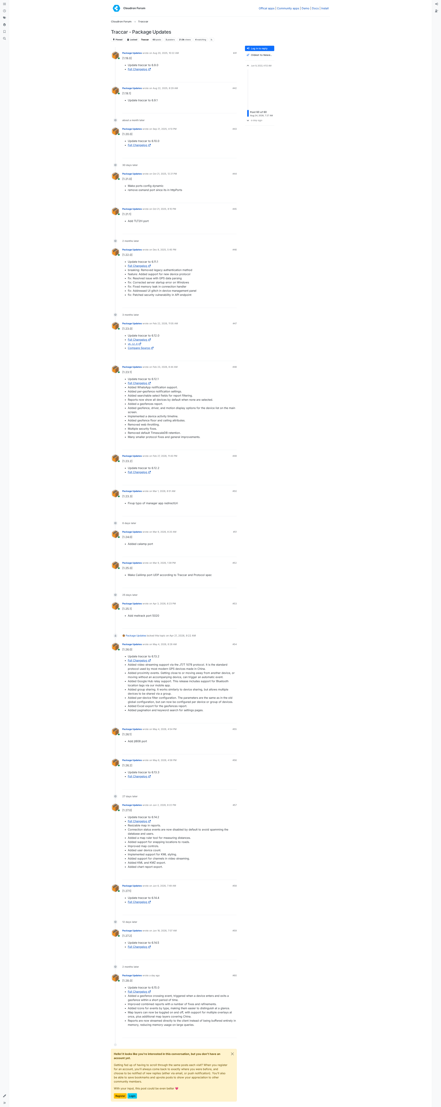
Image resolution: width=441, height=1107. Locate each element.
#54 (235, 644)
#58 (235, 885)
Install (325, 8)
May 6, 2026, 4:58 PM (165, 760)
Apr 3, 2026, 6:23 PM (164, 603)
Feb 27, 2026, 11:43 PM (165, 455)
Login (132, 1095)
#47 (235, 323)
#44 (235, 173)
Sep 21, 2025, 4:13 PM (165, 128)
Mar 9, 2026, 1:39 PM (164, 562)
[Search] (4, 38)
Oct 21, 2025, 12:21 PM (165, 173)
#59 (235, 930)
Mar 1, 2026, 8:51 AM (164, 491)
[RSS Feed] (211, 40)
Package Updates (132, 53)
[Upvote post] (228, 78)
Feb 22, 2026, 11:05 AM (165, 323)
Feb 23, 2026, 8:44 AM (165, 366)
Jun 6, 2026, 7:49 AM (164, 885)
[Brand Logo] (116, 8)
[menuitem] (436, 4)
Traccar (145, 39)
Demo (305, 8)
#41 (235, 53)
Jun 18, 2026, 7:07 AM (165, 930)
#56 (235, 760)
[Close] (232, 1054)
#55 (235, 729)
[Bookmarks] (4, 31)
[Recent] (4, 11)
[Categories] (4, 4)
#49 (235, 455)
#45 (235, 208)
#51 (235, 531)
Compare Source (139, 348)
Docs (315, 8)
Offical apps (266, 8)
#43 (235, 128)
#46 (235, 249)
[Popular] (4, 25)
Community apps (288, 8)
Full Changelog (137, 69)
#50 (235, 491)
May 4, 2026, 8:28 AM (165, 644)
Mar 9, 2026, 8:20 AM (164, 531)
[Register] (436, 11)
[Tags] (4, 18)
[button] (4, 1096)
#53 (235, 603)
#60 (235, 975)
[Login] (436, 4)
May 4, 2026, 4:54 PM (165, 729)
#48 (235, 366)
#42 (235, 88)
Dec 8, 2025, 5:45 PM (164, 249)
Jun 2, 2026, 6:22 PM (164, 805)
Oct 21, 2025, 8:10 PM (164, 208)
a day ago (154, 975)
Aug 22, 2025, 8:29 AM (165, 88)
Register (120, 1095)
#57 (235, 805)
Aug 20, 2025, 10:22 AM (166, 53)
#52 (235, 562)
